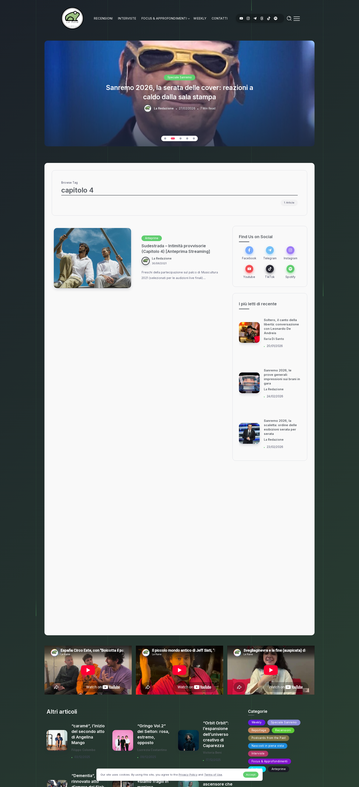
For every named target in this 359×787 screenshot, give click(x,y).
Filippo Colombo (83, 750)
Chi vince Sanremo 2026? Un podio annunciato (278, 427)
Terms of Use (213, 774)
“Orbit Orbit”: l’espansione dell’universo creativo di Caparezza (216, 734)
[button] (165, 138)
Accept (251, 774)
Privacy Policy (188, 774)
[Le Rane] (72, 18)
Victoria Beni (212, 752)
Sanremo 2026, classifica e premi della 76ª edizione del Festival (179, 92)
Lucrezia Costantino (152, 750)
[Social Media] (241, 18)
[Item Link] (92, 258)
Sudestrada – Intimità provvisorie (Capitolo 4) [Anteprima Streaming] (175, 248)
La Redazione (164, 108)
